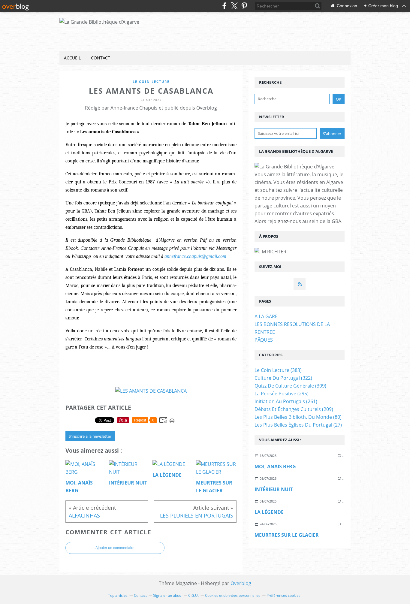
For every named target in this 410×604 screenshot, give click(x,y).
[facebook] (224, 5)
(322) (283, 378)
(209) (294, 409)
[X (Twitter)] (234, 5)
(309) (290, 385)
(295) (282, 393)
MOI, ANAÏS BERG (275, 466)
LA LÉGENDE (269, 512)
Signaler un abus (167, 595)
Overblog (241, 583)
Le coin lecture (151, 81)
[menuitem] (72, 58)
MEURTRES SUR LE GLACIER (287, 535)
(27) (298, 424)
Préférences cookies (283, 595)
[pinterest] (244, 5)
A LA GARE (266, 316)
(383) (278, 370)
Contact (100, 58)
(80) (298, 417)
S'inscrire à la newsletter (90, 436)
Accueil (72, 58)
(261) (286, 401)
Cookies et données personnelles (232, 595)
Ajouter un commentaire (114, 548)
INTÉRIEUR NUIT (274, 489)
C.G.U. (193, 595)
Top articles (118, 595)
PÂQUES (264, 340)
